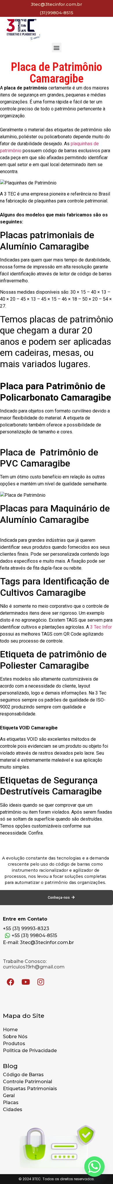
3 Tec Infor (101, 627)
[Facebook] (10, 981)
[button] (56, 47)
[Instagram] (40, 981)
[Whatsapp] (94, 1166)
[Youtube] (25, 981)
